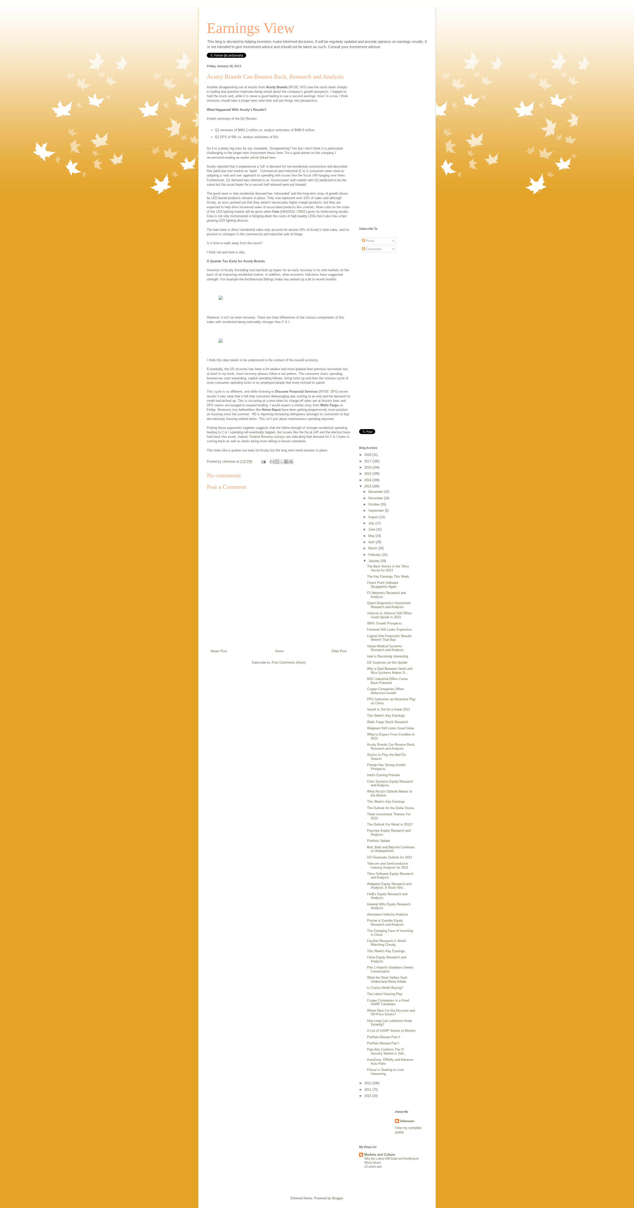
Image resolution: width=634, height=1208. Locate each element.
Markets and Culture (379, 1154)
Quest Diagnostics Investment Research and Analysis (389, 605)
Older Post (339, 651)
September (376, 510)
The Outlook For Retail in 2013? (390, 824)
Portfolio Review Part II (383, 1037)
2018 (368, 455)
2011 (368, 1089)
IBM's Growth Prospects (384, 623)
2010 (368, 1096)
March (373, 548)
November (376, 498)
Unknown (407, 1121)
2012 (368, 1083)
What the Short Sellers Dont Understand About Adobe (387, 979)
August (373, 517)
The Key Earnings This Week (388, 576)
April (372, 542)
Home (279, 651)
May (371, 536)
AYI (302, 87)
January (374, 561)
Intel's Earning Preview (383, 775)
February (375, 555)
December (376, 492)
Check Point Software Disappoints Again (382, 585)
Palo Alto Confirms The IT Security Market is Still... (386, 1051)
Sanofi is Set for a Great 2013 (388, 709)
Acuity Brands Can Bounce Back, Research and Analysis (391, 746)
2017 (368, 461)
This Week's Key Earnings (386, 715)
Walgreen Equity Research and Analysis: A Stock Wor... (389, 886)
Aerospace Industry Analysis (387, 914)
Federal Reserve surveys (267, 437)
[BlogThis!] (276, 461)
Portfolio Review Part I (383, 1043)
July (371, 523)
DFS (334, 391)
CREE (301, 211)
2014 (368, 480)
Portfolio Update (378, 841)
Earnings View (250, 28)
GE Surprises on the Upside (387, 662)
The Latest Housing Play (384, 994)
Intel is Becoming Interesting (387, 656)
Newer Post (219, 651)
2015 (368, 473)
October (374, 504)
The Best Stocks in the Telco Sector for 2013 (388, 568)
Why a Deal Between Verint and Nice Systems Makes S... (389, 671)
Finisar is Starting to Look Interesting (385, 1072)
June (372, 529)
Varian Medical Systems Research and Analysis (385, 648)
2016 (368, 467)
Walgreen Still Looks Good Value (390, 728)
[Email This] (272, 461)
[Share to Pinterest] (291, 461)
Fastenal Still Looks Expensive (389, 629)
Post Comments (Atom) (289, 662)
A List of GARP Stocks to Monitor (391, 1030)
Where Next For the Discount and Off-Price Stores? (391, 1012)
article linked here (262, 157)
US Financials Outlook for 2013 (389, 857)
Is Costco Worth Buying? (385, 988)
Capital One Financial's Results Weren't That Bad (389, 638)
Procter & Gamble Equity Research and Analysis (385, 922)
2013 (368, 486)
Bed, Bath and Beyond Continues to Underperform (391, 849)
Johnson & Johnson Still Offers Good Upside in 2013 (389, 615)
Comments (373, 249)
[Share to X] (281, 461)
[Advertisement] (279, 624)
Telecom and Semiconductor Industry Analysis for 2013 (387, 865)
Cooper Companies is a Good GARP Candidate (388, 1002)
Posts (369, 241)
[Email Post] (263, 461)
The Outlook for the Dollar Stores (390, 808)
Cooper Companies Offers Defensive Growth (385, 691)
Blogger (337, 1198)
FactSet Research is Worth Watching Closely (386, 943)
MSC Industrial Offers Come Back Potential (387, 681)
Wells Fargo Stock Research (387, 722)
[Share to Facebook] (286, 461)
